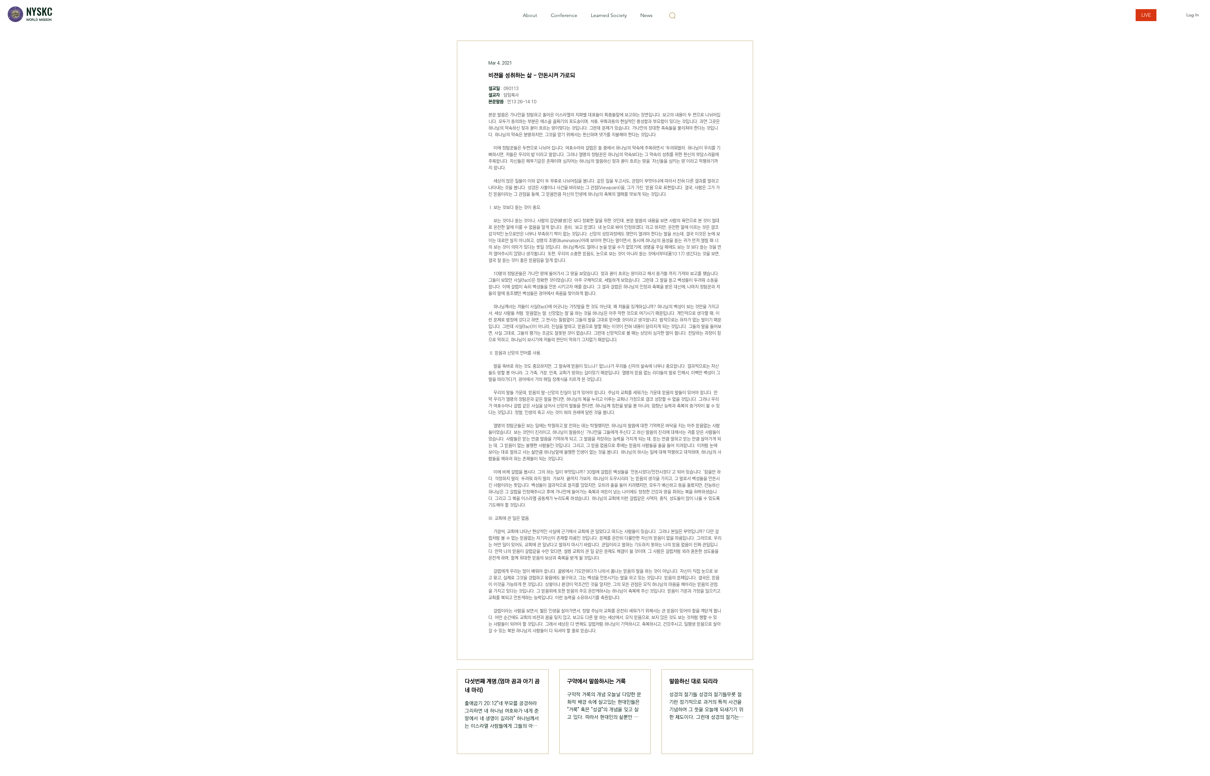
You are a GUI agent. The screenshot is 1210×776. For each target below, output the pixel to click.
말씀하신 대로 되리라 (693, 681)
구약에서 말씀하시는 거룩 (596, 681)
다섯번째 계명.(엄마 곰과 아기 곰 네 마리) (502, 686)
